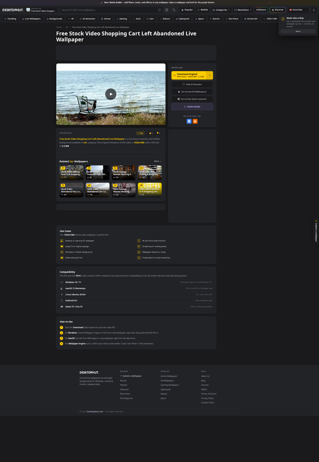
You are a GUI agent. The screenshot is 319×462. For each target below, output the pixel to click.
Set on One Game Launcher (194, 99)
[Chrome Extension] (189, 121)
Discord (204, 385)
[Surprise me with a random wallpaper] (166, 10)
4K (72, 18)
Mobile (204, 9)
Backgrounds (56, 18)
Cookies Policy (207, 402)
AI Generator (89, 18)
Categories (221, 10)
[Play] (60, 122)
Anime (107, 18)
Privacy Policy (207, 398)
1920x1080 (139, 142)
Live (111, 138)
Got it (298, 31)
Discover (279, 9)
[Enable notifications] (314, 10)
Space (201, 18)
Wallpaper (119, 138)
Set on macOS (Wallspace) (193, 92)
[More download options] (209, 75)
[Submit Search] (173, 10)
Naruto (216, 18)
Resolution (243, 10)
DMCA (204, 389)
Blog (203, 380)
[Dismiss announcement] (269, 2)
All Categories (126, 398)
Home (59, 27)
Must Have (125, 393)
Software (261, 9)
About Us (205, 376)
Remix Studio (193, 106)
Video (73, 138)
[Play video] (110, 94)
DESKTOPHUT (89, 372)
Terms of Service (208, 393)
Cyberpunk (184, 18)
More (156, 161)
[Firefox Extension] (195, 121)
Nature (166, 18)
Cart (89, 138)
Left (94, 138)
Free (61, 138)
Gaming (123, 18)
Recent (123, 380)
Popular (189, 9)
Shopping (82, 138)
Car (66, 27)
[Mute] (143, 122)
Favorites (299, 9)
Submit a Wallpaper (132, 376)
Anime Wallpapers (169, 376)
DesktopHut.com (95, 411)
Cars (152, 18)
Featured (124, 389)
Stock (67, 138)
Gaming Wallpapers (170, 385)
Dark (138, 18)
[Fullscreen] (161, 122)
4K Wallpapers (167, 380)
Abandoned (103, 138)
